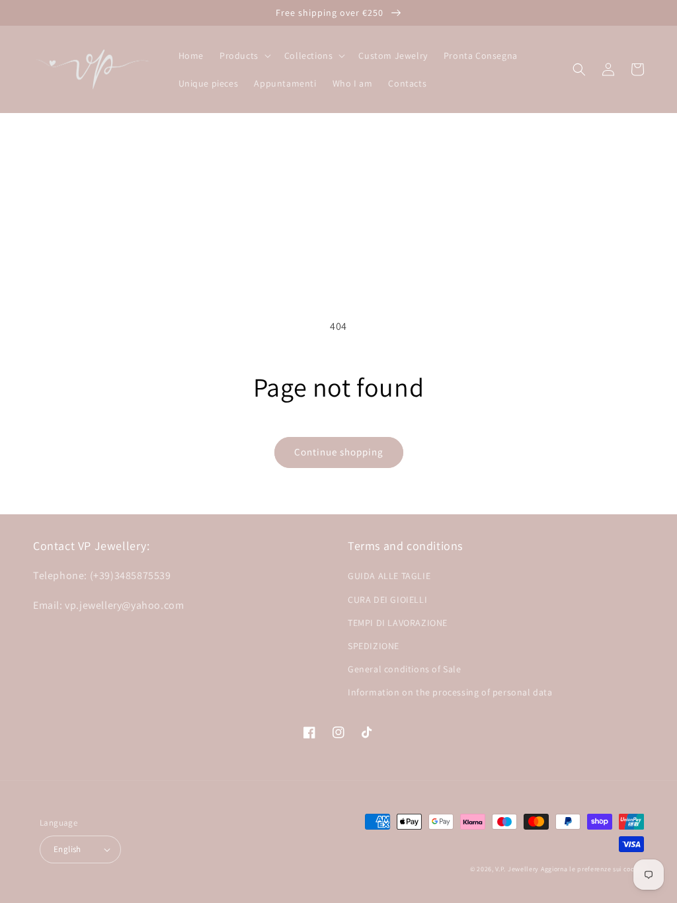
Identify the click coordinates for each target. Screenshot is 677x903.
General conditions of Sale (404, 669)
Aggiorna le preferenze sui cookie (592, 869)
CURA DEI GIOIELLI (387, 600)
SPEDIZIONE (373, 646)
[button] (244, 55)
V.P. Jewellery (517, 869)
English (67, 849)
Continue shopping (338, 452)
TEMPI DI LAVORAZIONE (398, 623)
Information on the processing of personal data (450, 692)
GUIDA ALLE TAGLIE (389, 576)
